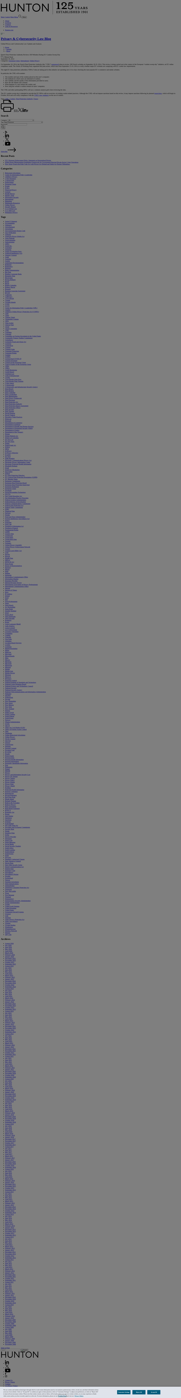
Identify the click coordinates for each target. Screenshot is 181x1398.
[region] (90, 1392)
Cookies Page (62, 1396)
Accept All (154, 1392)
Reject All (139, 1392)
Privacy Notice (79, 1396)
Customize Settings (123, 1392)
